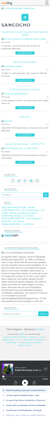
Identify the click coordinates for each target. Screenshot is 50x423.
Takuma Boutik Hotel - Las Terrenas (17, 224)
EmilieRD (21, 334)
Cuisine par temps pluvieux (25, 89)
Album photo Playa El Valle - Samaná (18, 207)
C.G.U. (19, 340)
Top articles (32, 337)
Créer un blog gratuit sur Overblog (14, 337)
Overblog (39, 329)
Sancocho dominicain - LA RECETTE (25, 144)
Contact (41, 337)
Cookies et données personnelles (30, 343)
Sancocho (25, 116)
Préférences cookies (24, 345)
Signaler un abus (8, 340)
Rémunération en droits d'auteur (34, 340)
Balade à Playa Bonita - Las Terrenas (17, 215)
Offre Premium (12, 343)
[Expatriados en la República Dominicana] (10, 236)
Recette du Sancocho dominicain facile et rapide (25, 33)
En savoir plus (25, 53)
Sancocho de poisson (25, 62)
